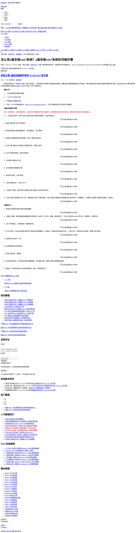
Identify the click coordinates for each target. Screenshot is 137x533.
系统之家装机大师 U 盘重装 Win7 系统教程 (18, 300)
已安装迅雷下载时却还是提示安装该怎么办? (19, 437)
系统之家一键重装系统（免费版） (40, 388)
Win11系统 (21, 31)
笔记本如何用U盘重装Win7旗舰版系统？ (17, 318)
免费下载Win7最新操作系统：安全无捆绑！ (18, 320)
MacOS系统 (8, 44)
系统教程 (19, 54)
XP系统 (27, 31)
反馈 (113, 65)
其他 (5, 34)
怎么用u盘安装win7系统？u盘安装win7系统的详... (21, 434)
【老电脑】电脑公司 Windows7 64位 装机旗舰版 (20, 457)
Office (37, 50)
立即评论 (4, 370)
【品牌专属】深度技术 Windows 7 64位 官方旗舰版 (21, 455)
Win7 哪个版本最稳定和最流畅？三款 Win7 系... (19, 311)
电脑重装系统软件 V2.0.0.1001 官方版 (43, 390)
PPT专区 (42, 50)
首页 (2, 31)
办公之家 (33, 31)
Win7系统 (14, 31)
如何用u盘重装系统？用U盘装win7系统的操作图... (21, 421)
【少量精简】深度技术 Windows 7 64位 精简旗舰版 (21, 459)
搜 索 (20, 24)
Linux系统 (7, 42)
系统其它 (19, 80)
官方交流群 (11, 531)
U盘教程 (32, 50)
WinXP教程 (25, 50)
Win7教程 (11, 50)
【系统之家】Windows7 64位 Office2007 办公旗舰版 (21, 462)
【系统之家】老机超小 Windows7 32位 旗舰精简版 (21, 464)
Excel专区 (48, 50)
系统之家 (4, 3)
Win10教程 (4, 50)
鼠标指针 (7, 46)
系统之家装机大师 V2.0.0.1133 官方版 (43, 383)
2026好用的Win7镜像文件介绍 (14, 307)
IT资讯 (6, 37)
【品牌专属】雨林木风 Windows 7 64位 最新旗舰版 (21, 453)
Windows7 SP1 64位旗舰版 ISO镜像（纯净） (19, 450)
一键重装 (40, 31)
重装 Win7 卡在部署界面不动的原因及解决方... (20, 407)
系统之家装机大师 (15, 101)
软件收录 (18, 531)
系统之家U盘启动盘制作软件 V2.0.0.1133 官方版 (24, 75)
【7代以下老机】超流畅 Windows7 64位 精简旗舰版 (21, 448)
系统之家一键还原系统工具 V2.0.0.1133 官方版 (52, 386)
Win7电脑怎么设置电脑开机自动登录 (16, 315)
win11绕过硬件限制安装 (13, 28)
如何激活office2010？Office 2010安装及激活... (19, 423)
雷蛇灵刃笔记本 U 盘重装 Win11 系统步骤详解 (19, 309)
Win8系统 (7, 40)
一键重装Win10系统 (27, 28)
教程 (44, 31)
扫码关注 (4, 531)
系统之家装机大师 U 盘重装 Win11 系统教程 (18, 302)
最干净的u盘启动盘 (40, 28)
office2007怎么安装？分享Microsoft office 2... (19, 432)
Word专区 (55, 50)
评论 (110, 65)
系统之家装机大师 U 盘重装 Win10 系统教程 (18, 304)
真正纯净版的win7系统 (54, 28)
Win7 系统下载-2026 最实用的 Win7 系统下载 (19, 313)
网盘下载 (4, 71)
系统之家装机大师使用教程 (13, 419)
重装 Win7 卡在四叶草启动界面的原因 (17, 410)
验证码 (3, 353)
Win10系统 (7, 31)
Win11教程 (18, 50)
